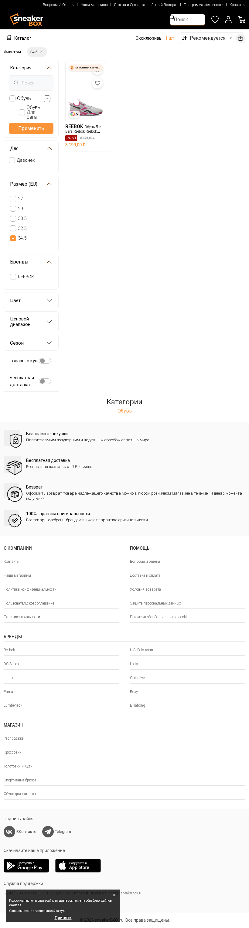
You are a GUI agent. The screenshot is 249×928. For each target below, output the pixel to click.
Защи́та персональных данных (155, 603)
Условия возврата (145, 589)
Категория (21, 68)
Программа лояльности (203, 5)
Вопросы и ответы (145, 561)
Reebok (9, 650)
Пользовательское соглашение (29, 603)
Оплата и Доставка (129, 5)
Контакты (237, 5)
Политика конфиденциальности (30, 589)
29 (20, 208)
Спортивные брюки (20, 780)
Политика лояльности (22, 617)
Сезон (17, 343)
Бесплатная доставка (22, 381)
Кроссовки (13, 752)
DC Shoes (11, 664)
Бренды (19, 262)
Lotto (134, 664)
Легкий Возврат (164, 5)
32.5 (22, 228)
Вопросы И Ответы (58, 5)
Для (14, 148)
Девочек (26, 160)
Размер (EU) (23, 184)
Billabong (137, 705)
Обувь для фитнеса (20, 794)
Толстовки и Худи (18, 766)
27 (20, 198)
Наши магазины (94, 5)
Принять (63, 917)
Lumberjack (13, 705)
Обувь (125, 411)
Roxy (134, 692)
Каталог (22, 38)
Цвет (15, 300)
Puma (8, 692)
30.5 (22, 218)
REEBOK (26, 277)
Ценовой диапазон (20, 321)
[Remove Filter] (40, 51)
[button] (228, 19)
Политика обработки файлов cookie (159, 617)
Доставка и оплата (145, 575)
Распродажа (14, 738)
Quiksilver (138, 678)
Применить (31, 128)
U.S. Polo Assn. (142, 650)
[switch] (45, 361)
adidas (9, 678)
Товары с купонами (30, 360)
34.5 (22, 238)
